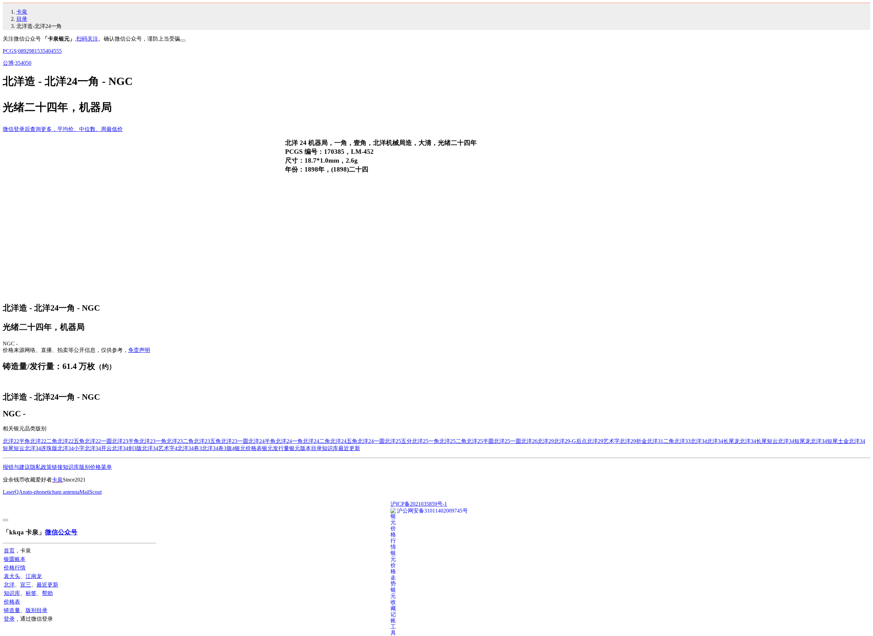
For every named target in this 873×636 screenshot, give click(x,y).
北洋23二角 (180, 441)
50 (28, 63)
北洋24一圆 (371, 441)
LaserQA (13, 492)
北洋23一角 (152, 441)
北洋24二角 (316, 441)
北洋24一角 (289, 441)
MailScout (90, 492)
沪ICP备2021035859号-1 (418, 504)
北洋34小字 (71, 448)
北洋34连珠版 (41, 448)
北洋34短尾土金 (830, 441)
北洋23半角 (125, 441)
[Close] (183, 41)
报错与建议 (16, 467)
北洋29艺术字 (603, 441)
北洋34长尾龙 (723, 441)
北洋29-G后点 (570, 441)
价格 (95, 467)
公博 (8, 63)
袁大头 (12, 576)
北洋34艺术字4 (159, 448)
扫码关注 (87, 39)
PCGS (10, 51)
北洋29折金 (633, 441)
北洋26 (529, 441)
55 (59, 51)
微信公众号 (61, 532)
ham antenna (65, 492)
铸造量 (12, 610)
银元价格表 (248, 448)
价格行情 (15, 568)
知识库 (330, 448)
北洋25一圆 (507, 441)
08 (21, 51)
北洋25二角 (453, 441)
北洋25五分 (398, 441)
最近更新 (349, 448)
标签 (31, 593)
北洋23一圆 (234, 441)
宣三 (25, 585)
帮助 (47, 593)
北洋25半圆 (480, 441)
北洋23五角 (207, 441)
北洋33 (682, 441)
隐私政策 (41, 467)
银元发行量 (275, 448)
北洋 (9, 585)
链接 (57, 467)
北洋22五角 (71, 441)
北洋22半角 (16, 441)
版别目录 (36, 610)
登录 (9, 619)
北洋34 (699, 441)
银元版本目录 (305, 448)
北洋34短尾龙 (794, 441)
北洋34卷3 (189, 448)
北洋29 (545, 441)
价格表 (12, 602)
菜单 (106, 467)
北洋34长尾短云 (759, 441)
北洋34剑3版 (127, 448)
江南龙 (34, 576)
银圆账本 (15, 559)
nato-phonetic (37, 492)
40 (48, 51)
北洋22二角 (43, 441)
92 (26, 51)
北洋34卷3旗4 (218, 448)
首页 (9, 550)
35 (42, 51)
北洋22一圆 (98, 441)
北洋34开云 (98, 448)
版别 (84, 467)
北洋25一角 (425, 441)
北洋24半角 (262, 441)
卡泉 (21, 12)
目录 (21, 19)
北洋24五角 (343, 441)
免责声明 (139, 350)
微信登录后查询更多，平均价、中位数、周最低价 (63, 129)
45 (53, 51)
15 (37, 51)
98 (31, 51)
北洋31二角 (660, 441)
